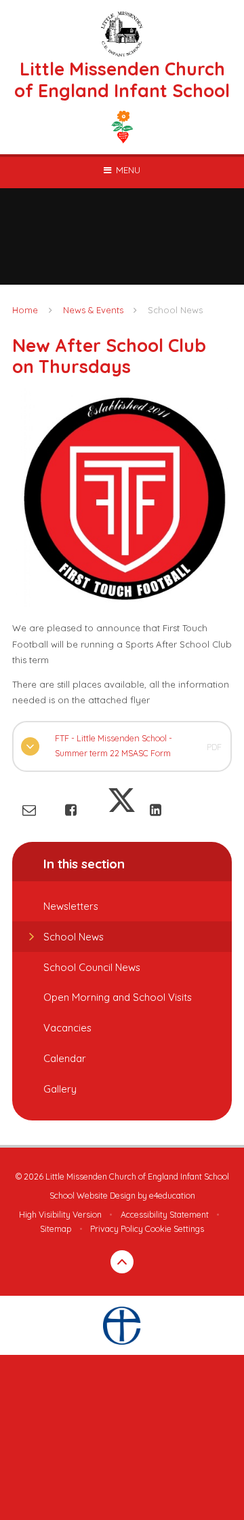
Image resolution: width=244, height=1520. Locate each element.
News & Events (93, 309)
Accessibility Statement (165, 1214)
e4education (172, 1195)
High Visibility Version (60, 1214)
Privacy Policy (116, 1229)
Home (25, 309)
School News (175, 309)
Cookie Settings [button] (174, 1229)
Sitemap (55, 1229)
